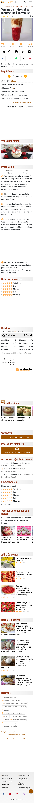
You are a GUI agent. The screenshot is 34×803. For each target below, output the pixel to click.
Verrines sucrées (10, 697)
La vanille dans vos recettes (24, 559)
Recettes (5, 775)
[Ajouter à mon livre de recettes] (29, 52)
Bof (14, 292)
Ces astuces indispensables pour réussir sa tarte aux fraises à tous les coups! (24, 590)
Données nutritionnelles (23, 102)
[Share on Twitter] (23, 58)
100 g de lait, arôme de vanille (15, 99)
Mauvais (16, 295)
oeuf (12, 88)
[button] (3, 29)
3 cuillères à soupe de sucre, (15, 95)
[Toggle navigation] (30, 2)
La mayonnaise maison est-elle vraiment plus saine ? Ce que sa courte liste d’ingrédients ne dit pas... (16, 645)
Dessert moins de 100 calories (15, 707)
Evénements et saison (14, 735)
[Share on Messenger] (9, 58)
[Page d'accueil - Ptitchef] (2, 6)
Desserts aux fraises (19, 716)
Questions (5, 784)
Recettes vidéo (7, 778)
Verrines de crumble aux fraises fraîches (8, 539)
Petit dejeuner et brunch (21, 739)
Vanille (6, 720)
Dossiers (5, 787)
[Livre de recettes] (16, 2)
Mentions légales (24, 788)
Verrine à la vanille (10, 726)
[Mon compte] (21, 2)
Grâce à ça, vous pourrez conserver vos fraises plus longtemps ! (24, 606)
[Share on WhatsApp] (16, 58)
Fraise (6, 716)
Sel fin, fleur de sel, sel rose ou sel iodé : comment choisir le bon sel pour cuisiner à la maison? (17, 662)
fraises (13, 81)
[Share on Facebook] (2, 58)
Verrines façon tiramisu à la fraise (23, 539)
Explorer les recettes (9, 732)
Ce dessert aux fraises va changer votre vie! (24, 574)
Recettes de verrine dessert (14, 713)
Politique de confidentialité (23, 779)
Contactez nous (24, 775)
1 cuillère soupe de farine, (13, 91)
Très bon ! (17, 283)
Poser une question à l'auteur (18, 437)
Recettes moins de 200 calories (15, 703)
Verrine (6, 710)
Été (24, 735)
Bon (14, 286)
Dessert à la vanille (19, 720)
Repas (9, 739)
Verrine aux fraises (11, 723)
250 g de (9, 81)
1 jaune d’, (9, 88)
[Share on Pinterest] (30, 58)
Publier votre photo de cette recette (17, 452)
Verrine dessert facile (12, 700)
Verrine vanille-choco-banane (8, 419)
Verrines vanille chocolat (23, 419)
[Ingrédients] (3, 401)
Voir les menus (7, 781)
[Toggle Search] (25, 2)
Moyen (16, 289)
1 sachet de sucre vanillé (13, 84)
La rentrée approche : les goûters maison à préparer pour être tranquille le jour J (24, 680)
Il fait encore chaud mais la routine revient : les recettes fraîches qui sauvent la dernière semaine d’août (17, 629)
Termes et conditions (22, 784)
